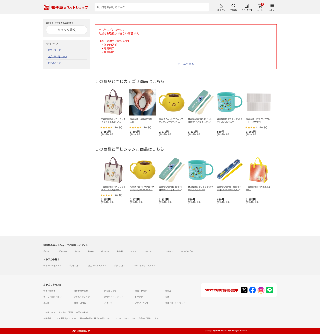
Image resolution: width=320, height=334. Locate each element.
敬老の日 (105, 251)
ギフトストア (54, 50)
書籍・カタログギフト (175, 302)
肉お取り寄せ (110, 290)
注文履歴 (233, 9)
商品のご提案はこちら (149, 318)
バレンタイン (167, 251)
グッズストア (54, 62)
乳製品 (168, 290)
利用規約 (47, 318)
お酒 (167, 296)
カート (260, 9)
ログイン (221, 9)
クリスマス (149, 251)
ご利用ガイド (49, 312)
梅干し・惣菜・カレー (53, 296)
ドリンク (139, 296)
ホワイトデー (187, 251)
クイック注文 (246, 9)
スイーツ (108, 302)
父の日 (77, 251)
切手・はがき (49, 290)
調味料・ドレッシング (114, 296)
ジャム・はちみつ (82, 296)
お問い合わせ (82, 312)
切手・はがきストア (57, 56)
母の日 (46, 251)
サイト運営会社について (66, 318)
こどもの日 (62, 251)
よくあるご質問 (66, 312)
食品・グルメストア (97, 265)
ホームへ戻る (186, 64)
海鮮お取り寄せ (81, 290)
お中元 (91, 251)
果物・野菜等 (141, 290)
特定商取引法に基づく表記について (96, 318)
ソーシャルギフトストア (144, 265)
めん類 (46, 302)
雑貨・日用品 (80, 302)
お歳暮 (120, 251)
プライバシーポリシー (125, 318)
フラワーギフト (142, 302)
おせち (133, 251)
